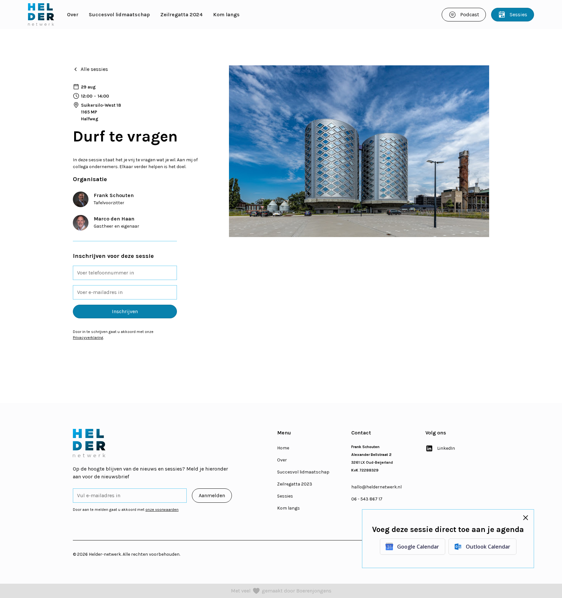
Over (72, 14)
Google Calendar (418, 546)
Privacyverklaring (88, 337)
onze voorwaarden (162, 509)
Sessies (285, 496)
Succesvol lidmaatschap (119, 14)
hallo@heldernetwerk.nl (376, 487)
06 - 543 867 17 (366, 499)
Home (283, 448)
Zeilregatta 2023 (294, 484)
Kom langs (226, 14)
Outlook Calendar (487, 546)
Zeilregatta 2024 (181, 14)
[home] (41, 14)
